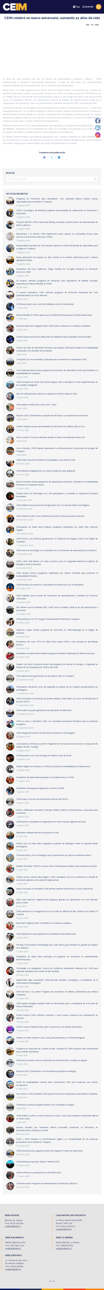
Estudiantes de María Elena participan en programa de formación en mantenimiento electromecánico (57, 958)
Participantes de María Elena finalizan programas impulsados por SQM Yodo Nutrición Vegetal (57, 528)
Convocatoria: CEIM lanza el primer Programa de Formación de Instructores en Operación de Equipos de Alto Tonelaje (57, 745)
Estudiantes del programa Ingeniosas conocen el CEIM (40, 788)
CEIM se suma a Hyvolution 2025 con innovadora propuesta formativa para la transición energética (57, 722)
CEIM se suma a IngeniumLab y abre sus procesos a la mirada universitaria (49, 1026)
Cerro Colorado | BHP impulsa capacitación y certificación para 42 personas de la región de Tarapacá (57, 449)
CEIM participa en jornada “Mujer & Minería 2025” (38, 1161)
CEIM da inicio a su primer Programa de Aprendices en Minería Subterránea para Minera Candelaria (57, 993)
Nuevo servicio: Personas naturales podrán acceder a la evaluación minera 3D (50, 437)
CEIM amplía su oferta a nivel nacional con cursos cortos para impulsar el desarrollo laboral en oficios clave (57, 1117)
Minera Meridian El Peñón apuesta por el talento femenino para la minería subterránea (54, 315)
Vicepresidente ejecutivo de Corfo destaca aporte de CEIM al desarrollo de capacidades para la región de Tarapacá (57, 247)
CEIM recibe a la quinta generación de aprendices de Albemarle (43, 710)
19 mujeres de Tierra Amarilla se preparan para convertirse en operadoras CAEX (51, 359)
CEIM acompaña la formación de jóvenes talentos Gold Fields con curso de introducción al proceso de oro (57, 700)
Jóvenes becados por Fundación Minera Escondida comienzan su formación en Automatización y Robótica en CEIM (57, 1129)
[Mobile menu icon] (98, 7)
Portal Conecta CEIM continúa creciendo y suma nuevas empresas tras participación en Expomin (57, 1016)
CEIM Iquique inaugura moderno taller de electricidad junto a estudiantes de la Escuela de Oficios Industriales (57, 1005)
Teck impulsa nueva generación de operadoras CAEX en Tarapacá (45, 676)
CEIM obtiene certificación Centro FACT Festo (36, 404)
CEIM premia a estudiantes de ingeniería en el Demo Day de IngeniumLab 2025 (51, 821)
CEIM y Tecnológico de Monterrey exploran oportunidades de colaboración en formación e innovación (57, 212)
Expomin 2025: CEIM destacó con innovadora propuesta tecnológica (46, 1071)
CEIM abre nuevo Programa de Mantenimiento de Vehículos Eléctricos (47, 1183)
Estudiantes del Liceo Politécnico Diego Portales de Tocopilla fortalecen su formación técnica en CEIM (57, 270)
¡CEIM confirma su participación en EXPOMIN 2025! (38, 1172)
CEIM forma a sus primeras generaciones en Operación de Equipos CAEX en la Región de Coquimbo (57, 540)
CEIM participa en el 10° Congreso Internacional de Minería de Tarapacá (47, 619)
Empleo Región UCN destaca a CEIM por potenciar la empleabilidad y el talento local (53, 766)
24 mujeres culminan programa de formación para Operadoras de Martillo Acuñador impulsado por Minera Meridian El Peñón (57, 282)
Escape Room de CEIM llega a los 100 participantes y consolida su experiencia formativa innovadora (57, 495)
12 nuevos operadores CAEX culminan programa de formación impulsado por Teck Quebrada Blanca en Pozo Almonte (57, 294)
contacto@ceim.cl (13, 1226)
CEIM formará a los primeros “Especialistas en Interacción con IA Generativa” (50, 584)
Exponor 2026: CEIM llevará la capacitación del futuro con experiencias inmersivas (52, 415)
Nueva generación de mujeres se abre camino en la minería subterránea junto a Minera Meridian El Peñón (57, 259)
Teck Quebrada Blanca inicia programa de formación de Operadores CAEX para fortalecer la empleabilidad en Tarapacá (57, 372)
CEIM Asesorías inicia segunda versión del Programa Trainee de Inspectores (49, 1150)
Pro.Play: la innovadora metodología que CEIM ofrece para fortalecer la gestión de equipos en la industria (57, 946)
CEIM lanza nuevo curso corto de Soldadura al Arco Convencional (45, 304)
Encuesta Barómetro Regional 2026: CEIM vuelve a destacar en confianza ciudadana (53, 326)
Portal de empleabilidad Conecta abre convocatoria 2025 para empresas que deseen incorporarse (57, 1083)
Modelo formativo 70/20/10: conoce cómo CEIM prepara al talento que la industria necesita (56, 866)
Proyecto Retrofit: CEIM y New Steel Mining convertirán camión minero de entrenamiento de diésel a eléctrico (57, 223)
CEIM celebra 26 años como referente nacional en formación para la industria (50, 516)
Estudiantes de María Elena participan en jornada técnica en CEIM (45, 777)
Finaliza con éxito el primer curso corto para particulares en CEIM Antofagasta (50, 1037)
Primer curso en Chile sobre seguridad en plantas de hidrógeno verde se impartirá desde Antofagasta (57, 845)
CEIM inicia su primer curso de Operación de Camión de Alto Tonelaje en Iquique (51, 1060)
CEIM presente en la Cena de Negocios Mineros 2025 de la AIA (43, 755)
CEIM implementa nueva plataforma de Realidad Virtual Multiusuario (46, 934)
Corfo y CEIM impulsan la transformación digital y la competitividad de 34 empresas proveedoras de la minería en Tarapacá (57, 1140)
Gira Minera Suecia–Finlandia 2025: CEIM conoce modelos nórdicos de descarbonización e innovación (57, 609)
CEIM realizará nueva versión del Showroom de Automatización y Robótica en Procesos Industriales (57, 597)
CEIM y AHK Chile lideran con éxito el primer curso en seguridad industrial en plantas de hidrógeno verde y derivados (57, 563)
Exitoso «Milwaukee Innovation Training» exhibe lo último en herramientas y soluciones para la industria (57, 811)
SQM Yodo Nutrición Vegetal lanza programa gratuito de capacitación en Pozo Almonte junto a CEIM (57, 901)
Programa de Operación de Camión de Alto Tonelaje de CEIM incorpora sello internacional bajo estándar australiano (57, 1050)
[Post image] (10, 201)
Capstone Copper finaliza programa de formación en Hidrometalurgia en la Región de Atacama (57, 631)
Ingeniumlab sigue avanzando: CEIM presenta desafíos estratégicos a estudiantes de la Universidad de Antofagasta (57, 981)
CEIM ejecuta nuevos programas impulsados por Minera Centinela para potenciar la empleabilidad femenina (57, 574)
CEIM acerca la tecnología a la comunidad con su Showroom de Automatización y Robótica (56, 550)
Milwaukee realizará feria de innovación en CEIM (37, 832)
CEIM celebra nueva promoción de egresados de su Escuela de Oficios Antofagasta (52, 505)
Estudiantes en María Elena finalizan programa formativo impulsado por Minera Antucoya (55, 653)
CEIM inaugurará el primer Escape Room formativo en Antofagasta (45, 733)
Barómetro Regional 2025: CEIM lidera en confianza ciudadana (43, 923)
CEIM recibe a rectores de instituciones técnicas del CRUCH (42, 799)
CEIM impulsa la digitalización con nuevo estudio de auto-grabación (45, 470)
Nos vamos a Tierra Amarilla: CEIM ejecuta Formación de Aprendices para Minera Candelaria (57, 1094)
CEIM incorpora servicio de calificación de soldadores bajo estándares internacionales (53, 336)
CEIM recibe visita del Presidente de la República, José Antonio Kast (45, 460)
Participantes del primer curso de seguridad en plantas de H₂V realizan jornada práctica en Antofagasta (57, 688)
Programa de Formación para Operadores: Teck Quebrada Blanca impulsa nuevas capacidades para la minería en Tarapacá (57, 200)
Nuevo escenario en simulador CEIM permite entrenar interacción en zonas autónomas (54, 888)
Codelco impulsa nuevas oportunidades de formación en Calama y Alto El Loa (50, 426)
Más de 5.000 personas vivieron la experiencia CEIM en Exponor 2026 (46, 393)
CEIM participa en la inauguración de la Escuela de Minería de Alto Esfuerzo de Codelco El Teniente (57, 913)
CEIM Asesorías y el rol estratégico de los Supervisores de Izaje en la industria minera (53, 855)
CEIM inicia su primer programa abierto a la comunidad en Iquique (45, 1104)
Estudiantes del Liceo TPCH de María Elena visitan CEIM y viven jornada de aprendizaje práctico (57, 643)
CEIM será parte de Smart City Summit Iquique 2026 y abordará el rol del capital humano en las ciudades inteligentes (57, 383)
